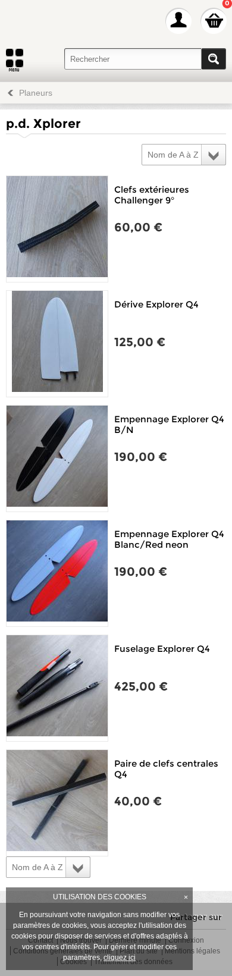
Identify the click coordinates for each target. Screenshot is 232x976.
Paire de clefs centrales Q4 (166, 769)
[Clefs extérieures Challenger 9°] (57, 229)
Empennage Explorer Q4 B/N (169, 424)
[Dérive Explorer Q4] (57, 344)
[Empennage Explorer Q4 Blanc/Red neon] (57, 573)
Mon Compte (178, 21)
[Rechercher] (213, 59)
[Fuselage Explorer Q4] (57, 688)
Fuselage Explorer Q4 (162, 648)
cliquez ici (120, 957)
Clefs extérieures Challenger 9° (151, 195)
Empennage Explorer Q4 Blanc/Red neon (169, 539)
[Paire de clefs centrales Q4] (57, 803)
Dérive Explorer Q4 (156, 304)
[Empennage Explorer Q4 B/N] (57, 458)
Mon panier (213, 21)
